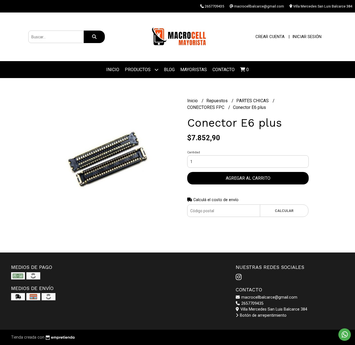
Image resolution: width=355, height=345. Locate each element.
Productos (138, 69)
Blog (169, 69)
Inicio (112, 69)
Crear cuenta (270, 36)
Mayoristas (193, 69)
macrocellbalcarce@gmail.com (268, 297)
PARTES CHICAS (253, 100)
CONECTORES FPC (206, 107)
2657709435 (251, 303)
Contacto (223, 69)
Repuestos (217, 100)
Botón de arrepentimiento (262, 315)
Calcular (284, 211)
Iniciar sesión (306, 36)
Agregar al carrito (248, 178)
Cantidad (193, 152)
